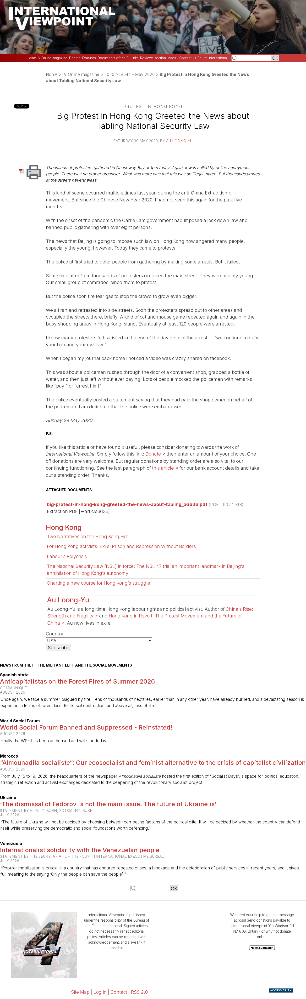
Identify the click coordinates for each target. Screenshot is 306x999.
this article (163, 468)
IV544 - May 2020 (137, 74)
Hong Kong (64, 527)
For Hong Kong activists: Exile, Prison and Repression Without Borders (121, 546)
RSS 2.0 (139, 992)
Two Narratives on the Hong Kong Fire (87, 536)
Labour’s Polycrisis (67, 556)
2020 (109, 74)
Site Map (80, 992)
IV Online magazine (52, 58)
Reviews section (153, 58)
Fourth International (213, 58)
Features (89, 58)
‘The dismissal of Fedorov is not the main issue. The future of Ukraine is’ (108, 804)
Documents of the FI (113, 58)
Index (172, 58)
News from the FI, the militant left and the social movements (66, 665)
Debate (75, 58)
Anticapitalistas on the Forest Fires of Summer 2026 (77, 681)
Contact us (187, 58)
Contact (118, 992)
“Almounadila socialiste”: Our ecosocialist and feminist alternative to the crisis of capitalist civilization (153, 762)
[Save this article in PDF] (22, 170)
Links (134, 58)
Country (54, 634)
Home (31, 58)
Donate (153, 454)
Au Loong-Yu (179, 141)
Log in (100, 992)
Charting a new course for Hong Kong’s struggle (98, 583)
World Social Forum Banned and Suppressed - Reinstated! (86, 727)
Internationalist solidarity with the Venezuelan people (79, 850)
